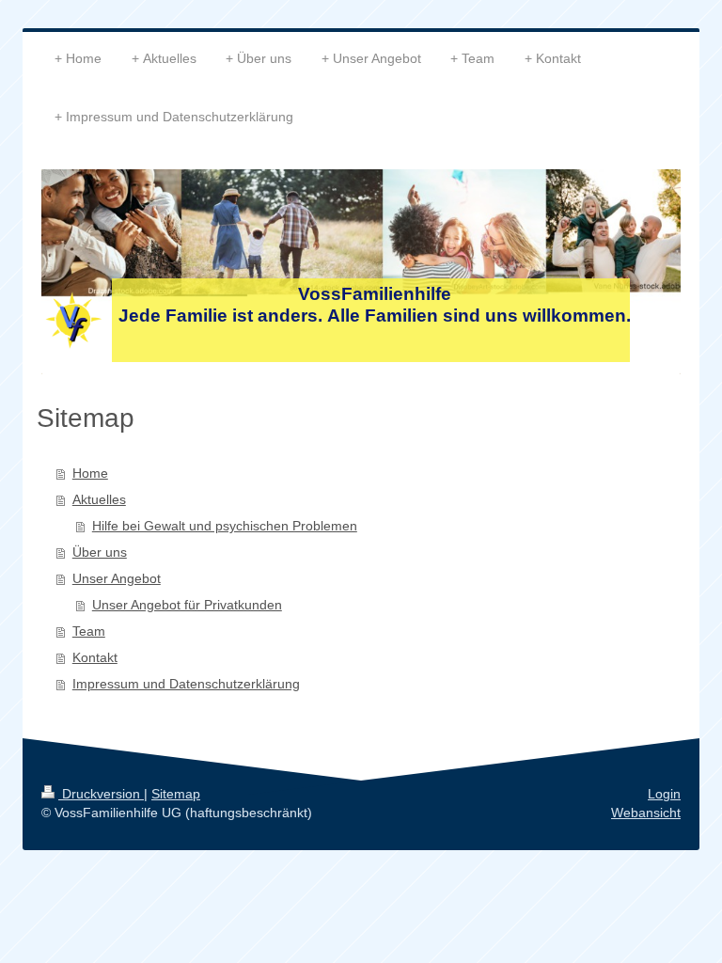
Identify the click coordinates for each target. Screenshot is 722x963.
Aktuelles (99, 499)
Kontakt (95, 657)
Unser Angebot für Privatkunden (187, 604)
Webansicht (646, 812)
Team (88, 631)
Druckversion (101, 793)
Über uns (99, 552)
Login (664, 793)
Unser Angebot (116, 578)
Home (90, 473)
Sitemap (175, 793)
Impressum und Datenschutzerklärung (186, 683)
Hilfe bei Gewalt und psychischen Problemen (224, 525)
